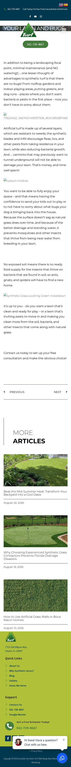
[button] (64, 30)
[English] (61, 4)
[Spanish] (66, 4)
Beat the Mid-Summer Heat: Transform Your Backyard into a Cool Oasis (35, 493)
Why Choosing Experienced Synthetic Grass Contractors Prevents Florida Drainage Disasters (35, 555)
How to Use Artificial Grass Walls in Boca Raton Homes (32, 618)
